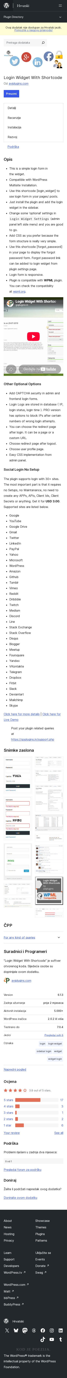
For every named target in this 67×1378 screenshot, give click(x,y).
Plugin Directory (13, 16)
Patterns (41, 1240)
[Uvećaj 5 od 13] (27, 903)
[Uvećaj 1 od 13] (27, 761)
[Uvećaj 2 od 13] (27, 801)
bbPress (11, 1298)
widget (58, 1051)
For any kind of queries (19, 937)
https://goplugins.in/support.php (32, 739)
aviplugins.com (18, 83)
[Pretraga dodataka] (43, 42)
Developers (11, 1266)
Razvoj (12, 137)
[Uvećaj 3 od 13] (27, 848)
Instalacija (14, 127)
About (8, 1221)
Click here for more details (22, 714)
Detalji (12, 108)
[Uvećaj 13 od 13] (58, 913)
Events (40, 1259)
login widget (55, 1043)
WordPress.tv (15, 1272)
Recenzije (14, 118)
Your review (12, 1133)
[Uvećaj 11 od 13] (58, 850)
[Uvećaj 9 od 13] (58, 819)
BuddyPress (14, 1304)
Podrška (13, 147)
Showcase (42, 1221)
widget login (55, 1058)
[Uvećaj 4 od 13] (27, 888)
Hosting (9, 1234)
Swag (41, 1272)
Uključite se (43, 1253)
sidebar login (44, 1051)
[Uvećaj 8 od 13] (58, 790)
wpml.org (19, 291)
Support (9, 1259)
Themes (40, 1227)
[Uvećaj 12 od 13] (58, 881)
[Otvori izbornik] (61, 5)
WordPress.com (16, 1285)
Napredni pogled (15, 1069)
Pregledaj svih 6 (53, 1035)
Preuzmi (11, 93)
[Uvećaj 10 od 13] (58, 839)
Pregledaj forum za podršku (22, 1170)
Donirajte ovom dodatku (20, 1197)
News (8, 1227)
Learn (7, 1253)
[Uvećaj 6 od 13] (58, 761)
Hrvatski (18, 1321)
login (42, 1043)
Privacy (9, 1240)
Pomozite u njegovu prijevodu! (33, 30)
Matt (9, 1291)
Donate (42, 1266)
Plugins (40, 1234)
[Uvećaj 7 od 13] (58, 775)
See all (58, 1133)
